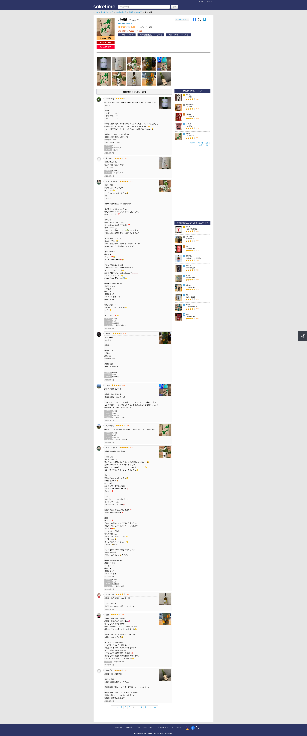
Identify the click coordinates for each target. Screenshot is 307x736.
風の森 (188, 275)
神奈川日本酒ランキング (177, 35)
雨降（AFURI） (190, 104)
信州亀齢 (188, 285)
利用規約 (128, 727)
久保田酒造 (128, 23)
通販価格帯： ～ (130, 31)
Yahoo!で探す (105, 47)
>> (155, 707)
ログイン (201, 1)
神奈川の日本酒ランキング (192, 91)
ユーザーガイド (162, 727)
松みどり (188, 94)
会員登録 (209, 1)
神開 (187, 314)
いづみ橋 (188, 124)
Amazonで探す (105, 38)
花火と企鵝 (189, 236)
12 (150, 707)
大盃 (187, 246)
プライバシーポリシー (144, 727)
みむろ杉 (188, 265)
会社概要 (118, 727)
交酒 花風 (189, 256)
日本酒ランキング (127, 35)
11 (146, 707)
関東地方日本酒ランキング (149, 35)
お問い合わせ (176, 727)
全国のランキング (204, 145)
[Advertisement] (192, 185)
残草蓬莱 (188, 114)
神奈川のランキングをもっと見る (200, 143)
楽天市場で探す (105, 42)
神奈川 (120, 23)
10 (141, 707)
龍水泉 (188, 227)
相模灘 (188, 133)
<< (113, 707)
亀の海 (188, 304)
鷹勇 (187, 295)
